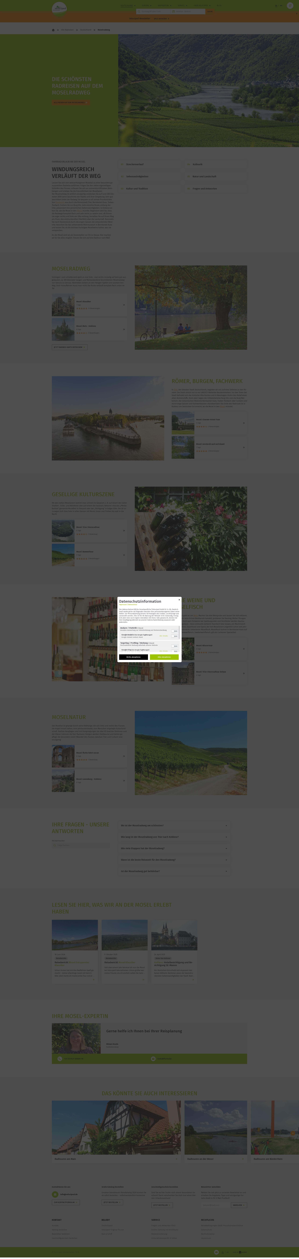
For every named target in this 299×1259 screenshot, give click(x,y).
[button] (173, 631)
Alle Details (164, 636)
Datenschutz (132, 604)
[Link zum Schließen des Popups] (179, 600)
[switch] (175, 631)
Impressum (123, 604)
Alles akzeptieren (164, 657)
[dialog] (149, 629)
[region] (149, 639)
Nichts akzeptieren (133, 657)
